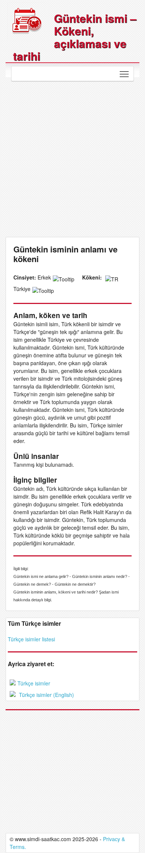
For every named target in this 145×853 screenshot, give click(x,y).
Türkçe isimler (33, 683)
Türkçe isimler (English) (45, 694)
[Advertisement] (72, 157)
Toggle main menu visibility (124, 73)
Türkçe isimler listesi (31, 639)
